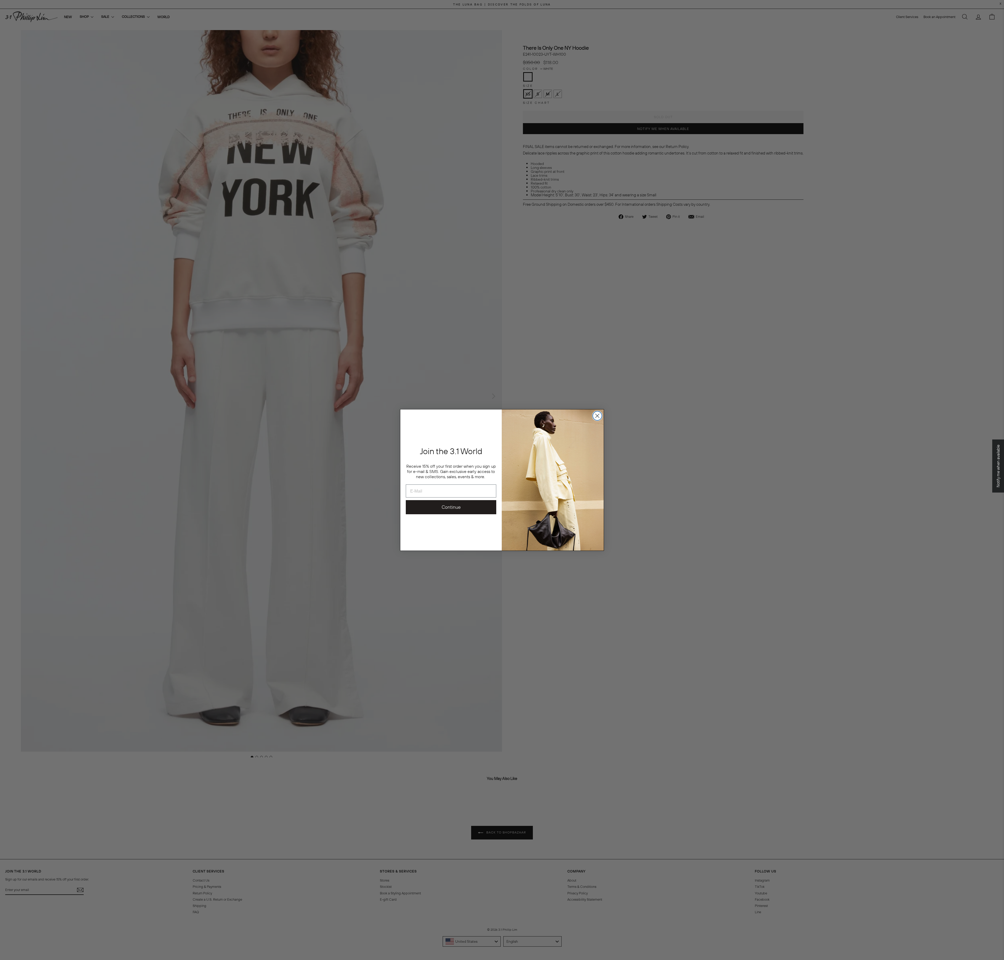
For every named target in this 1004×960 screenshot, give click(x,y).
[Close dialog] (597, 415)
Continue (451, 507)
